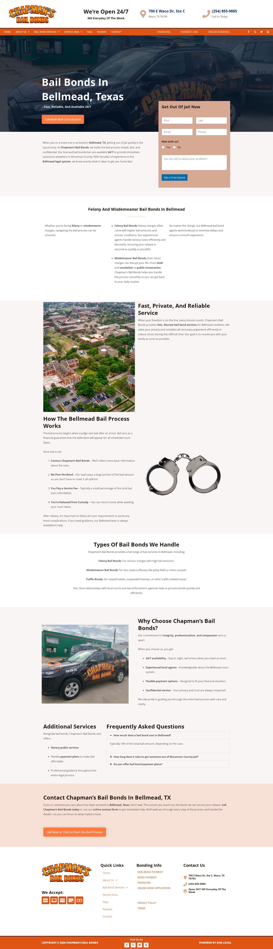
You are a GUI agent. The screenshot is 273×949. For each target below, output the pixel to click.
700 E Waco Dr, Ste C (167, 11)
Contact (116, 31)
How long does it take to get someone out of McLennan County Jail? (156, 757)
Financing (163, 32)
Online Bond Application (153, 888)
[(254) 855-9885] (206, 14)
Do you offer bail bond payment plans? (138, 764)
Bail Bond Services (45, 31)
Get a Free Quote (174, 177)
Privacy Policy (146, 903)
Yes (168, 147)
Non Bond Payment (150, 872)
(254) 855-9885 (224, 11)
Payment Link (189, 32)
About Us (20, 31)
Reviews (101, 31)
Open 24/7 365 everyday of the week (207, 891)
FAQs (89, 31)
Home (7, 31)
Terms (141, 908)
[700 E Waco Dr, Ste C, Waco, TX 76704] (185, 877)
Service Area (71, 31)
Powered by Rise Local (215, 942)
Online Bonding (219, 32)
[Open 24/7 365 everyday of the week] (185, 891)
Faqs (105, 902)
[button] (168, 735)
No (179, 147)
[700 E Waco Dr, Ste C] (143, 14)
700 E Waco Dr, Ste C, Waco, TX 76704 (206, 877)
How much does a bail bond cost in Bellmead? (142, 735)
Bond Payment (147, 877)
